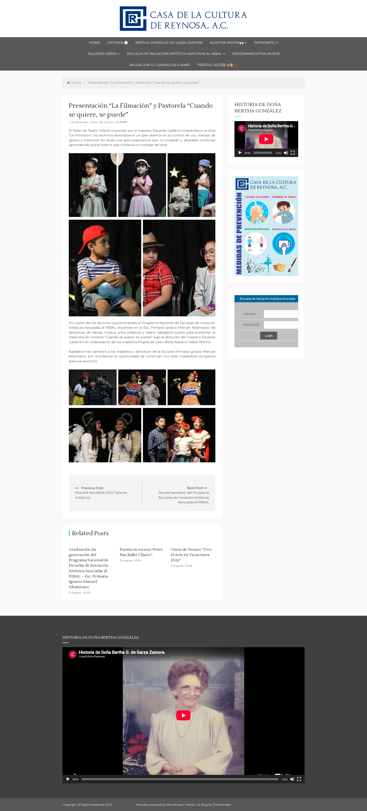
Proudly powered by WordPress (159, 804)
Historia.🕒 (117, 43)
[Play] (240, 153)
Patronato (264, 43)
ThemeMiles (221, 804)
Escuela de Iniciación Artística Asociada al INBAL (174, 54)
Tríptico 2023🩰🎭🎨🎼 (217, 65)
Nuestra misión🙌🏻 (227, 43)
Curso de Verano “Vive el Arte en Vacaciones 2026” (191, 555)
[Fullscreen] (293, 153)
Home (94, 43)
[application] (266, 139)
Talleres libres (102, 54)
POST (123, 122)
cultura (109, 122)
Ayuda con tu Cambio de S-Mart (160, 65)
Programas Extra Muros (256, 54)
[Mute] (286, 153)
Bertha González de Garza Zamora (169, 43)
